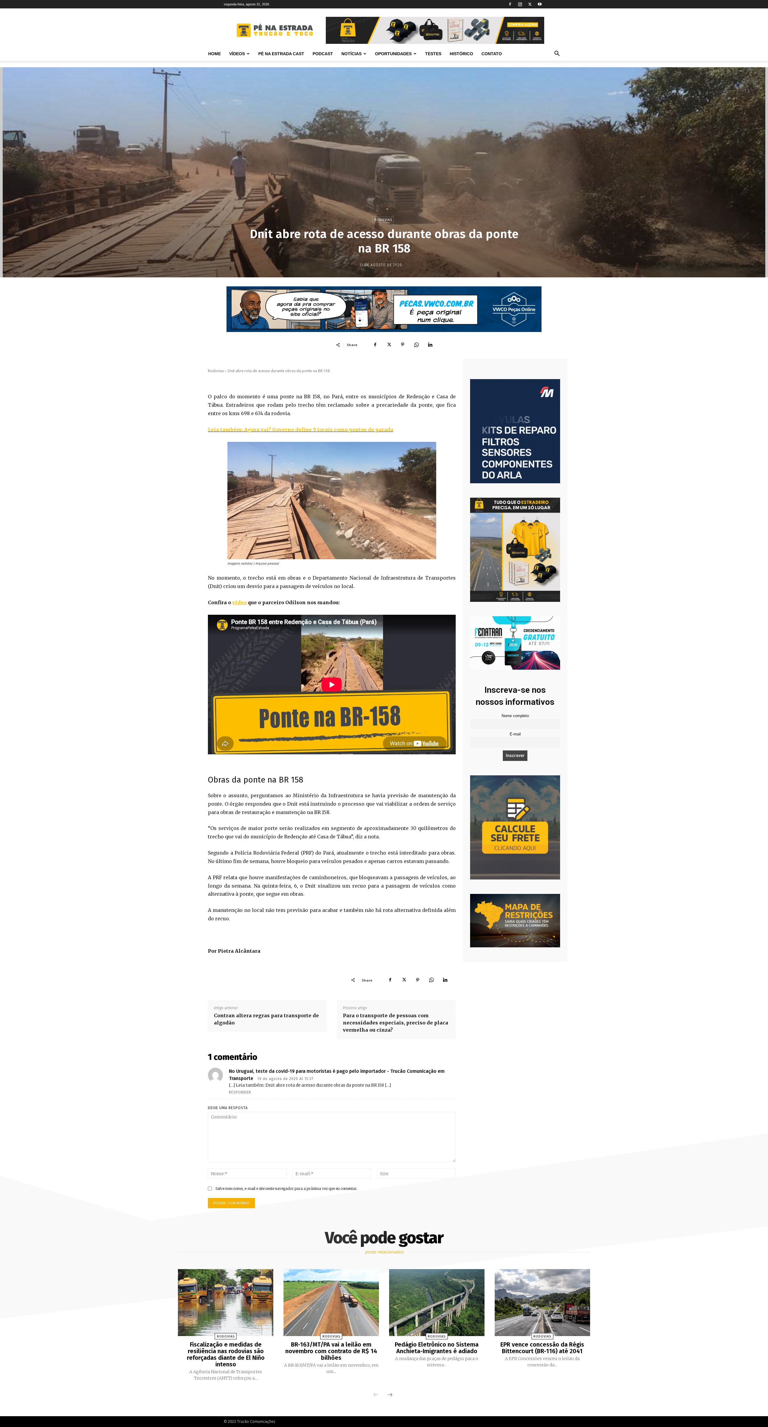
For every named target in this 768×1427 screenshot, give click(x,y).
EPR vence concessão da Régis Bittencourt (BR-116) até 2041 (542, 1348)
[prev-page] (376, 1395)
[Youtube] (539, 4)
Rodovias (383, 220)
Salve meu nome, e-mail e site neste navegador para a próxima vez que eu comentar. (286, 1188)
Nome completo (515, 716)
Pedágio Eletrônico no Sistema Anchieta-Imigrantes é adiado (436, 1348)
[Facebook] (510, 4)
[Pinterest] (403, 345)
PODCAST (323, 53)
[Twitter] (529, 4)
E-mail (515, 734)
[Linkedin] (430, 345)
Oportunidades (393, 53)
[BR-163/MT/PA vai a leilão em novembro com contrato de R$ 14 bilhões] (331, 1302)
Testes (433, 53)
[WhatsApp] (416, 345)
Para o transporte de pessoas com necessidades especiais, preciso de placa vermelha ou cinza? (395, 1022)
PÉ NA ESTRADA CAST (281, 53)
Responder (240, 1092)
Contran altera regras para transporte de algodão (266, 1019)
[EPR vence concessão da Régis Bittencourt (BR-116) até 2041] (542, 1302)
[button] (557, 54)
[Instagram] (519, 4)
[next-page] (390, 1395)
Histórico (461, 53)
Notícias (351, 53)
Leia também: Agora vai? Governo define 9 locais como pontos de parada (300, 430)
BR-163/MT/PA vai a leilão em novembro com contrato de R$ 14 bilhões (331, 1351)
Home (214, 53)
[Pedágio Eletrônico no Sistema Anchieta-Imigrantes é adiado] (436, 1302)
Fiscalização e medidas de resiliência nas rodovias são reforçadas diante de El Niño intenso (226, 1354)
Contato (492, 53)
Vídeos (237, 53)
